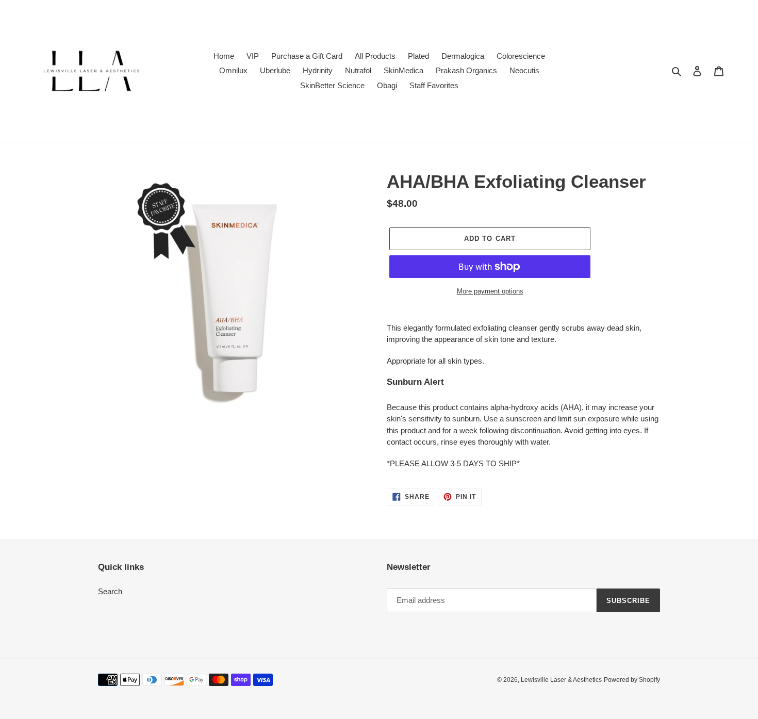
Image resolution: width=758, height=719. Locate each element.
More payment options (490, 291)
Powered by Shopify (632, 679)
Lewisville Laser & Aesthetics (561, 679)
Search (110, 591)
